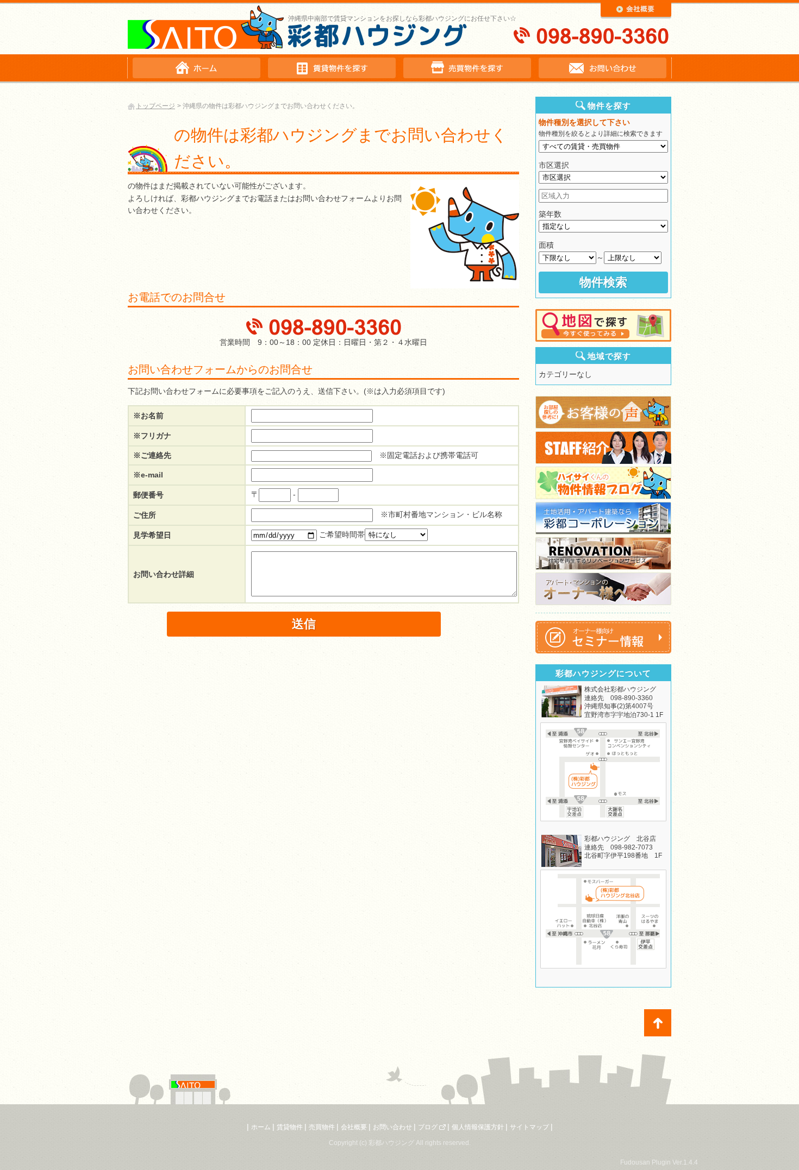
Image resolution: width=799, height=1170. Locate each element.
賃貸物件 (290, 1127)
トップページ (155, 106)
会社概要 (354, 1127)
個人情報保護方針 (478, 1127)
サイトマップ (529, 1127)
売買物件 (322, 1127)
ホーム (261, 1127)
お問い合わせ (392, 1127)
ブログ (428, 1127)
